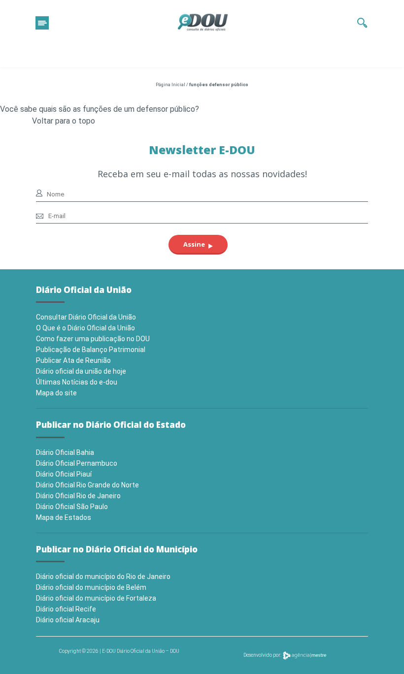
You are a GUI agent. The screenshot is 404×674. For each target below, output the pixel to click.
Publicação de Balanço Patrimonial (90, 349)
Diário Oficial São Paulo (72, 507)
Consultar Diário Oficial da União (86, 317)
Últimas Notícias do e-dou (76, 382)
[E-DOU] (203, 22)
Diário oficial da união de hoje (81, 371)
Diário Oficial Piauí (64, 474)
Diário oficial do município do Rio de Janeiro (103, 576)
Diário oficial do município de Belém (91, 587)
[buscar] (362, 23)
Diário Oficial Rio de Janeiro (78, 496)
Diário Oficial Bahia (65, 452)
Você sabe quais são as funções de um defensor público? (99, 109)
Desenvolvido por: (262, 655)
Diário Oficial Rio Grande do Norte (87, 485)
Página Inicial (170, 84)
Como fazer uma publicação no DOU (93, 339)
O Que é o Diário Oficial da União (85, 328)
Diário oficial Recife (66, 609)
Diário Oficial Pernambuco (76, 463)
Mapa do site (56, 393)
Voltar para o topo (63, 121)
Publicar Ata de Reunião (73, 360)
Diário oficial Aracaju (68, 620)
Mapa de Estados (63, 517)
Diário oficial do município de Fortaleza (96, 598)
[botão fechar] (42, 23)
